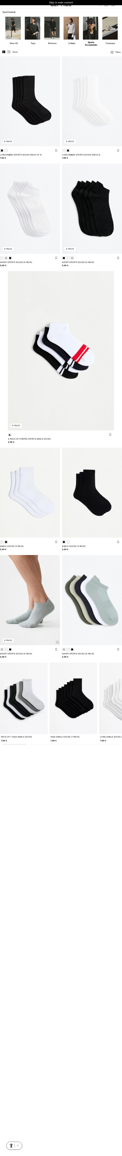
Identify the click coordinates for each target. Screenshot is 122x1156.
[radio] (2, 151)
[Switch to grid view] (8, 52)
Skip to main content (61, 2)
